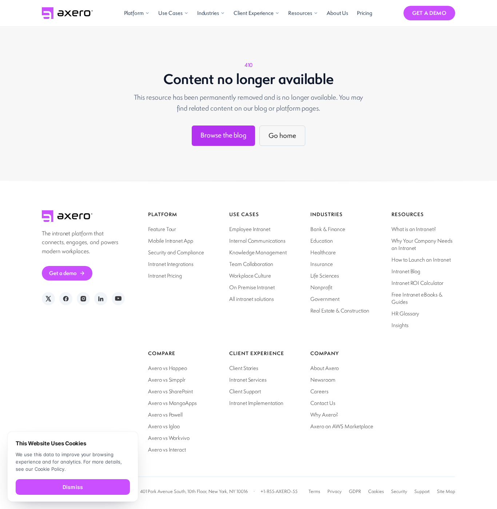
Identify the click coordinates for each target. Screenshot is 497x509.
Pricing (364, 13)
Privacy (334, 491)
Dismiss (73, 487)
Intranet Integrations (171, 264)
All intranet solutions (251, 298)
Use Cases (170, 13)
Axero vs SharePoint (170, 391)
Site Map (446, 491)
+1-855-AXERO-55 (279, 491)
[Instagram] (83, 298)
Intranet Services (248, 379)
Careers (319, 391)
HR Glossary (405, 313)
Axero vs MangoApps (172, 402)
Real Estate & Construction (339, 310)
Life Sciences (324, 275)
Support (422, 491)
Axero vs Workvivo (169, 437)
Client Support (245, 391)
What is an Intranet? (413, 229)
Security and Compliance (176, 252)
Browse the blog (223, 135)
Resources (300, 13)
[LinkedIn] (100, 298)
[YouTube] (118, 298)
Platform (134, 13)
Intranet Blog (405, 271)
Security (399, 491)
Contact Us (322, 402)
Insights (400, 325)
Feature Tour (162, 229)
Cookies (376, 491)
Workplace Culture (250, 275)
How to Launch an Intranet (421, 259)
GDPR (355, 491)
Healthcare (322, 252)
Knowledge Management (258, 252)
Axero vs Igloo (164, 426)
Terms (314, 491)
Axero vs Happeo (167, 368)
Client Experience (254, 13)
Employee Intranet (249, 229)
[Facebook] (65, 298)
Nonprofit (321, 287)
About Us (338, 13)
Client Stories (243, 368)
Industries (208, 13)
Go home (282, 135)
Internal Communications (257, 240)
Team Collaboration (251, 264)
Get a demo (429, 13)
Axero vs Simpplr (167, 379)
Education (321, 240)
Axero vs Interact (167, 449)
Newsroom (322, 379)
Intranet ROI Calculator (417, 282)
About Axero (324, 368)
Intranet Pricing (165, 275)
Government (324, 298)
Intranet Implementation (256, 402)
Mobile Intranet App (170, 240)
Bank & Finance (327, 229)
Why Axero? (324, 414)
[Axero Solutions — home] (67, 13)
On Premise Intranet (252, 287)
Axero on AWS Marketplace (341, 426)
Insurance (321, 264)
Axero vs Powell (165, 414)
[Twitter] (48, 298)
